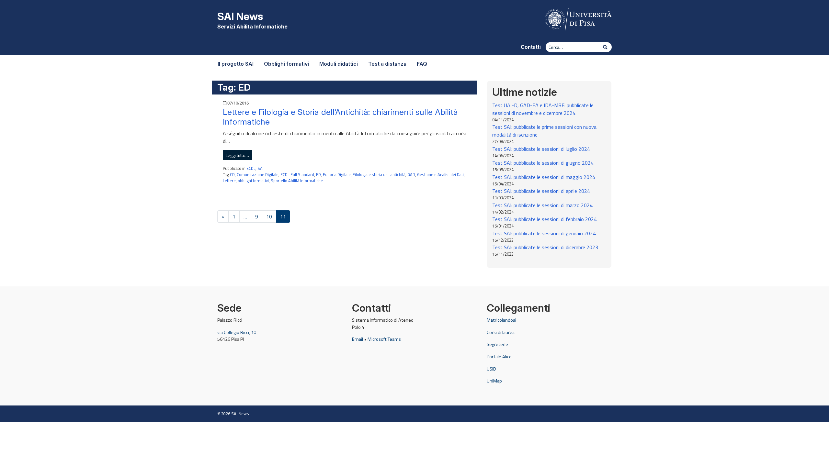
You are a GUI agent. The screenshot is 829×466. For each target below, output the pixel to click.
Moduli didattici (338, 64)
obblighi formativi (253, 180)
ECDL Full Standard (297, 174)
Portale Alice (499, 356)
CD (232, 174)
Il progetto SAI (236, 64)
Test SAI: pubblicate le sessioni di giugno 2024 (543, 163)
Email (357, 339)
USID (491, 368)
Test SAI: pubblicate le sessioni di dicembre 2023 (545, 247)
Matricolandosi (501, 320)
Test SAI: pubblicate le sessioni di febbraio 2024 (544, 219)
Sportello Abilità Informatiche (297, 180)
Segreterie (497, 344)
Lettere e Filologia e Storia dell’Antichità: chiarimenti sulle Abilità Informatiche (340, 117)
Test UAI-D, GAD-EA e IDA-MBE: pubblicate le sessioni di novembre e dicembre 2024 (543, 109)
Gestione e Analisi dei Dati (440, 174)
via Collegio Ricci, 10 (236, 332)
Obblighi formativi (286, 64)
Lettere (229, 180)
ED (318, 174)
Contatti (531, 47)
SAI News (240, 16)
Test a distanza (387, 64)
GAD (411, 174)
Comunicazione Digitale (257, 174)
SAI (260, 168)
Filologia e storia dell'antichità (379, 174)
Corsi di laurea (501, 332)
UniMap (494, 380)
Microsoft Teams (384, 339)
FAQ (422, 64)
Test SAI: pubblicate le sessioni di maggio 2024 (543, 177)
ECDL (251, 168)
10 (269, 216)
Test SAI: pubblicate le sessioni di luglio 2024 (541, 149)
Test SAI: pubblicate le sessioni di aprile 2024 (541, 191)
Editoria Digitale (337, 174)
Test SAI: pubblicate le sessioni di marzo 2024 (542, 205)
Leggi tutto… (237, 155)
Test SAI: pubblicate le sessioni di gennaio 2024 (544, 233)
